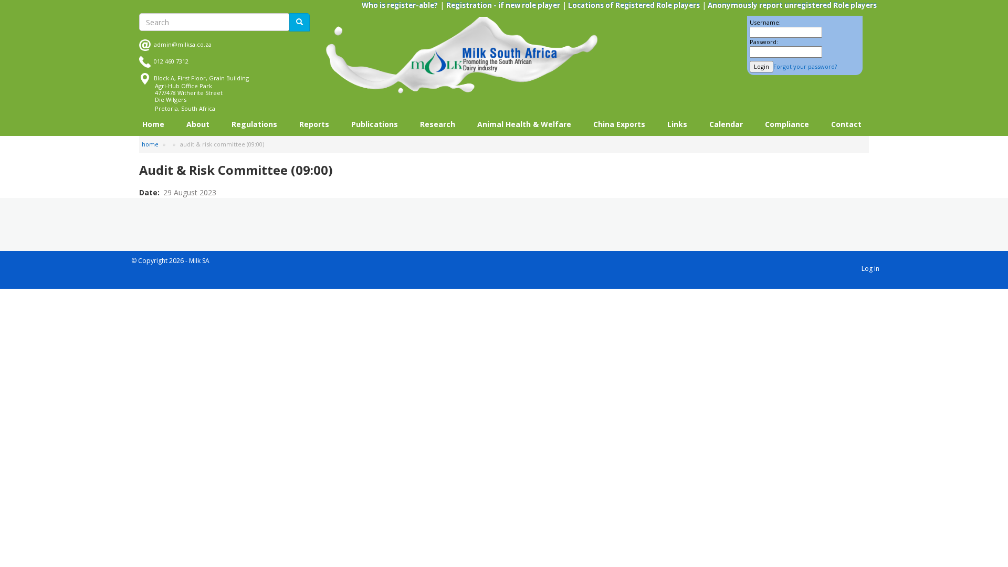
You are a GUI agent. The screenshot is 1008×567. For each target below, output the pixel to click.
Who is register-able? (400, 5)
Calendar (726, 124)
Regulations (254, 124)
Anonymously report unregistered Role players (791, 5)
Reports (314, 124)
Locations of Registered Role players (633, 5)
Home (153, 124)
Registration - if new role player (503, 5)
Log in (870, 268)
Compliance (787, 124)
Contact (846, 124)
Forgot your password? (805, 66)
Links (677, 124)
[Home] (462, 55)
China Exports (619, 124)
